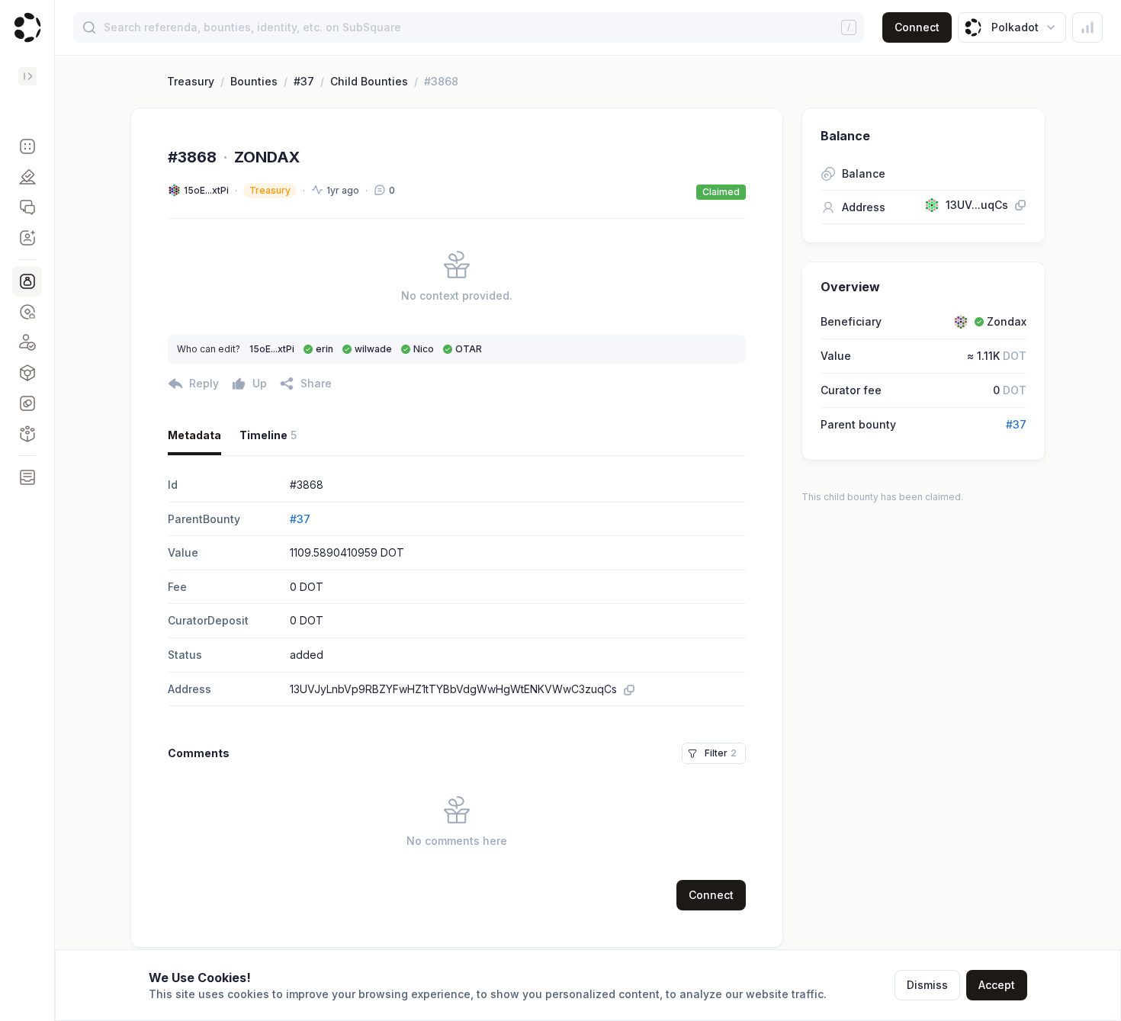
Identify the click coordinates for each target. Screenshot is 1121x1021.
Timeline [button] (268, 435)
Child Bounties (369, 81)
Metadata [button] (194, 435)
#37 (304, 81)
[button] (27, 146)
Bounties (254, 81)
